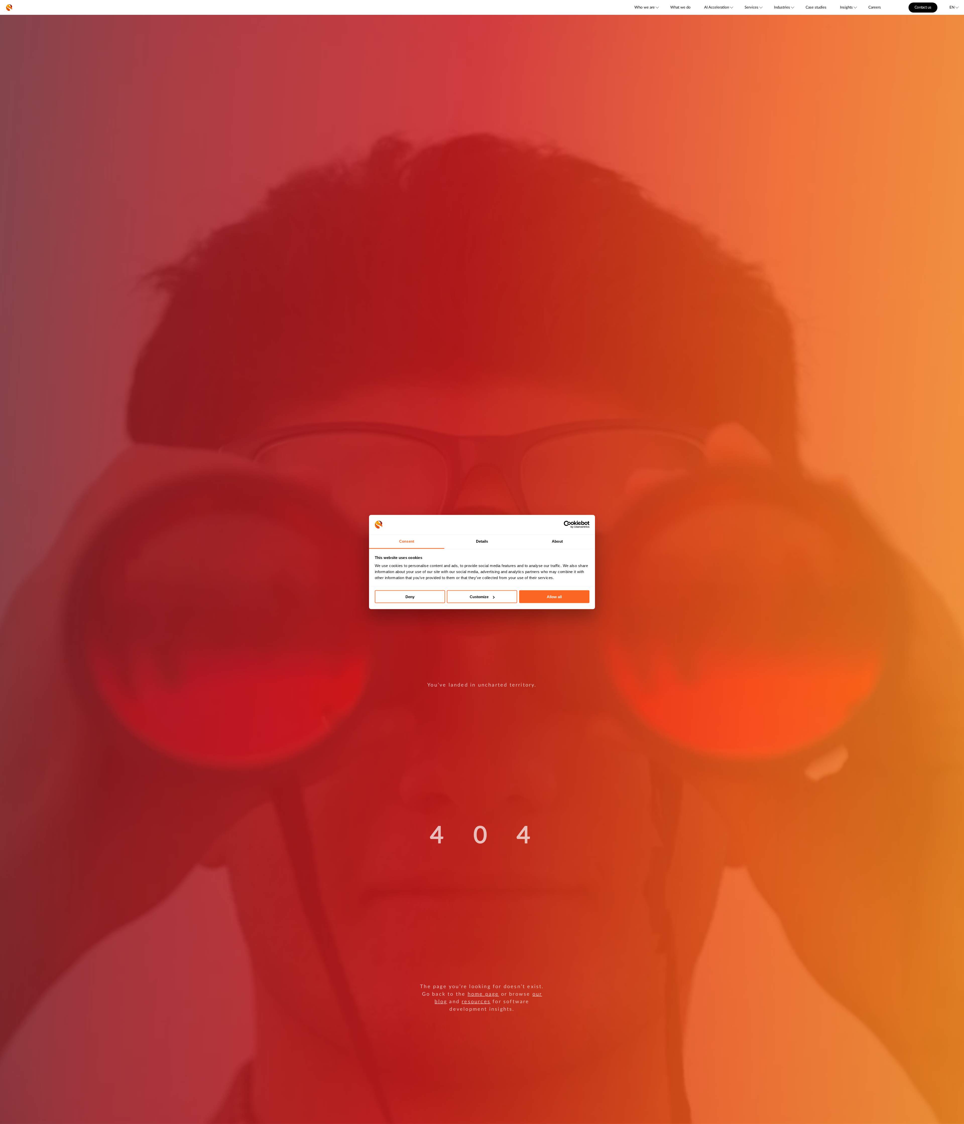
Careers (874, 7)
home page (483, 994)
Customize (479, 597)
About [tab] (557, 541)
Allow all (554, 597)
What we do (680, 7)
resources (476, 1001)
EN (951, 7)
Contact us (923, 7)
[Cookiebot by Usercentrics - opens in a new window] (567, 524)
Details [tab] (482, 541)
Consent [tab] (406, 541)
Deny (409, 597)
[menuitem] (646, 7)
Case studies (816, 7)
